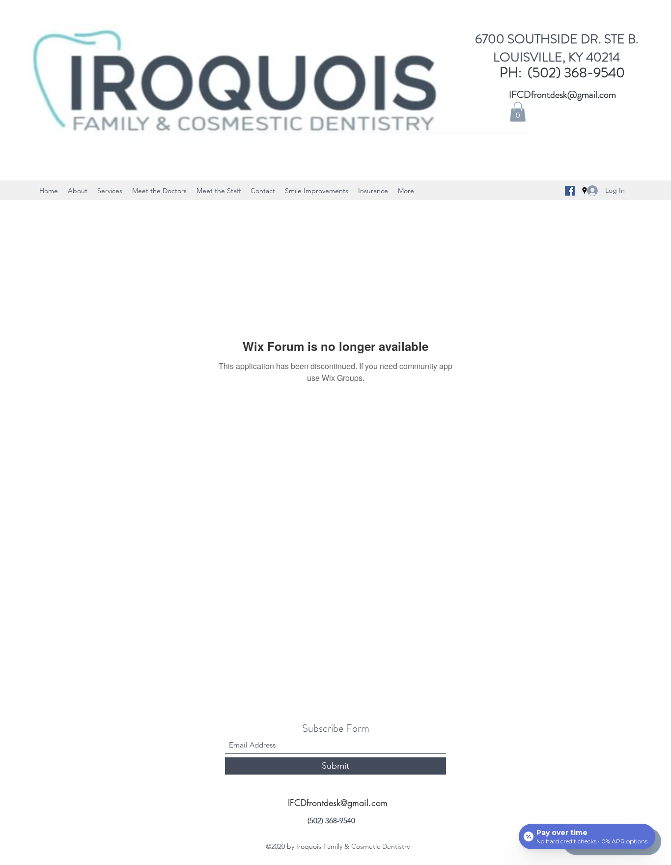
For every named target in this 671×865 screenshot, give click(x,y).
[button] (517, 112)
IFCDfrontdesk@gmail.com (562, 94)
